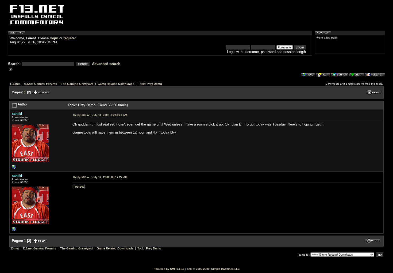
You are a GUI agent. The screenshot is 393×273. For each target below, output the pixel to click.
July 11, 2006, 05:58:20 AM (100, 114)
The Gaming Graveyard (77, 83)
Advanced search (106, 64)
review (79, 186)
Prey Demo (154, 83)
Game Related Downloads (116, 83)
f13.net (15, 83)
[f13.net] (14, 168)
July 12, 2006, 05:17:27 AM (100, 177)
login (54, 38)
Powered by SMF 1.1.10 (169, 268)
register (69, 38)
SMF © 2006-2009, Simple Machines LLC (213, 268)
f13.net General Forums (40, 83)
